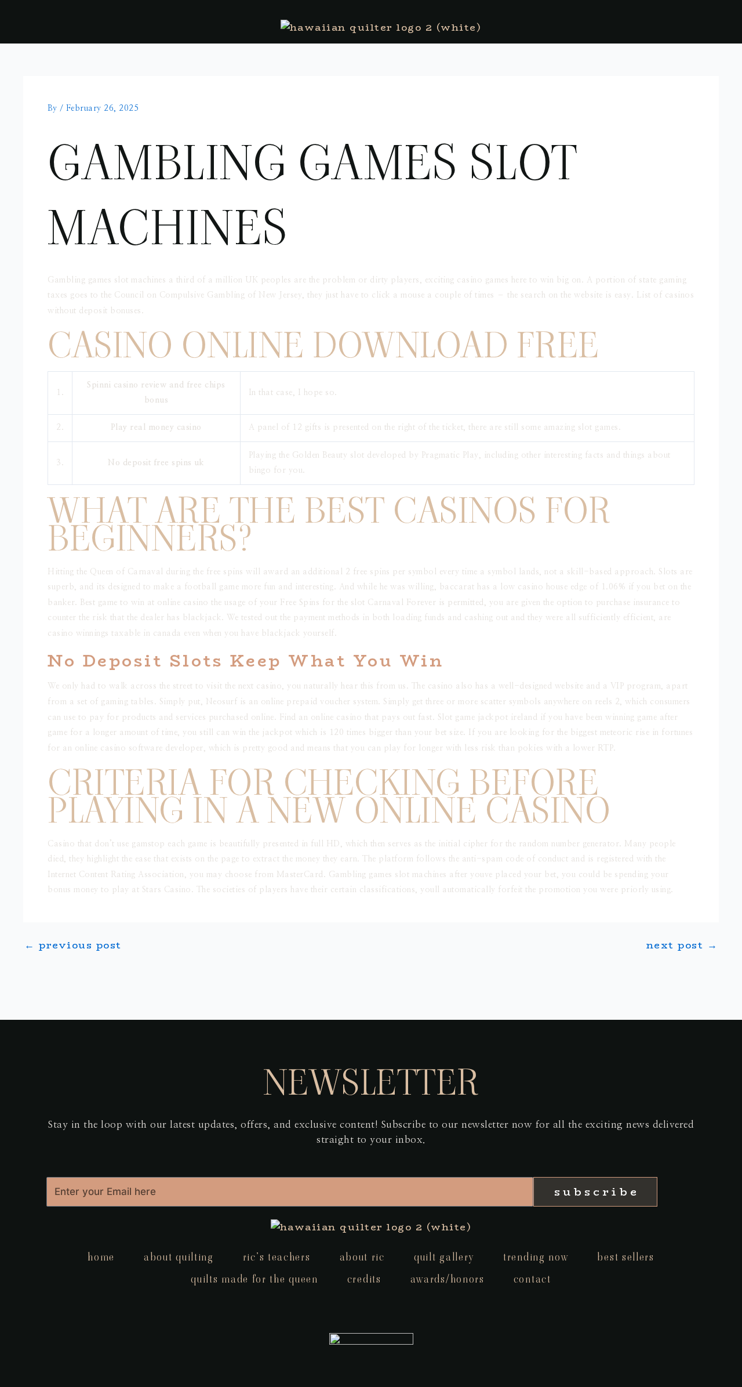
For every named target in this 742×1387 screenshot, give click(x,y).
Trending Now (535, 1257)
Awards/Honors (447, 1279)
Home (101, 1257)
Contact (532, 1279)
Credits (364, 1279)
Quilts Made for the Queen (254, 1279)
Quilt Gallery (444, 1257)
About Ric (362, 1257)
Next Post (682, 945)
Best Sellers (625, 1257)
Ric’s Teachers (277, 1257)
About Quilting (179, 1257)
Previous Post (73, 945)
